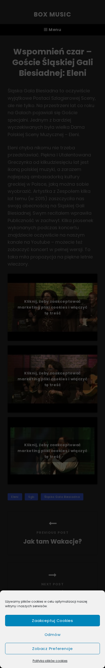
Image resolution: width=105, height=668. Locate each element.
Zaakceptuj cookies (52, 620)
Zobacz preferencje (52, 648)
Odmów (53, 634)
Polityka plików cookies (50, 661)
